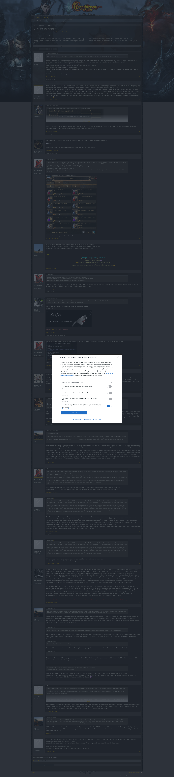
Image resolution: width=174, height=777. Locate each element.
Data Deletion (77, 419)
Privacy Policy (97, 419)
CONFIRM (74, 412)
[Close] (118, 358)
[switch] (109, 386)
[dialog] (87, 388)
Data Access (87, 419)
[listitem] (87, 383)
